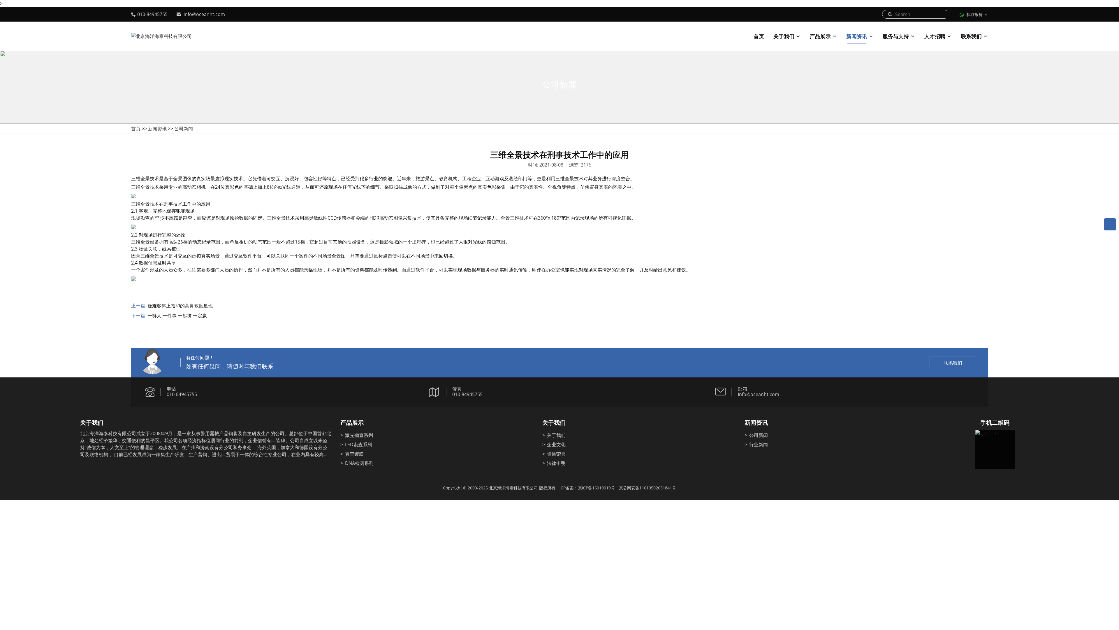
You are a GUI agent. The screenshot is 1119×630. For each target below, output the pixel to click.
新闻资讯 (856, 36)
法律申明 (556, 463)
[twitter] (97, 471)
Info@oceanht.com (204, 14)
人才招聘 (934, 36)
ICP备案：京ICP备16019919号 (587, 488)
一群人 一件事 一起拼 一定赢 (177, 315)
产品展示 (820, 36)
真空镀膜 (354, 454)
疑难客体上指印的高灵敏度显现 (180, 305)
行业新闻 (758, 444)
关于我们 (783, 36)
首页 (759, 36)
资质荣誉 (556, 454)
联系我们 (971, 36)
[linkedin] (109, 471)
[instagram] (121, 471)
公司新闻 (183, 128)
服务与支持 (896, 36)
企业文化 (556, 444)
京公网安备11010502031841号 (647, 488)
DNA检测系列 (359, 463)
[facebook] (84, 471)
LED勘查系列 (358, 444)
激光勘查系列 (359, 435)
